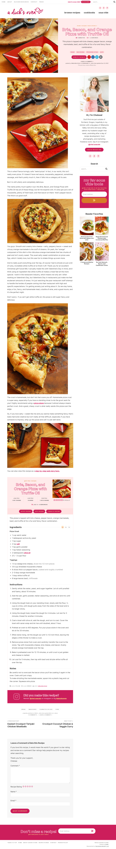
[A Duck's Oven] (25, 11)
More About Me (94, 149)
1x (62, 527)
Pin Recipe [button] (39, 511)
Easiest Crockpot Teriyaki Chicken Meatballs (20, 724)
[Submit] (106, 169)
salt (18, 544)
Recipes (84, 25)
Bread (72, 52)
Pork (101, 52)
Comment (15, 766)
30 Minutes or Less (92, 52)
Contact (34, 2)
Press (41, 2)
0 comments (32, 715)
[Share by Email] (100, 57)
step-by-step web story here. (47, 471)
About (9, 2)
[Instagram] (100, 7)
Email (13, 801)
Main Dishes (92, 25)
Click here (85, 2)
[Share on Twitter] (97, 57)
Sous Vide (103, 12)
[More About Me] (94, 94)
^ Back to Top (12, 842)
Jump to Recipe (78, 57)
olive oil (27, 553)
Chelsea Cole (75, 63)
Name (14, 792)
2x (66, 527)
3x (69, 527)
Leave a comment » (87, 61)
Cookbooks (89, 12)
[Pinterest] (107, 7)
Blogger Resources (21, 2)
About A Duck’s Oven (30, 842)
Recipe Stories (44, 842)
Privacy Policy (63, 842)
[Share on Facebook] (93, 57)
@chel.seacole (35, 698)
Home (4, 2)
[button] (89, 57)
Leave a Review (54, 511)
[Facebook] (103, 7)
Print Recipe (26, 511)
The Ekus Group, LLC (102, 846)
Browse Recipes (72, 12)
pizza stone (39, 403)
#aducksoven (61, 698)
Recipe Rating (16, 787)
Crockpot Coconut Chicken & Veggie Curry (57, 724)
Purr (106, 844)
